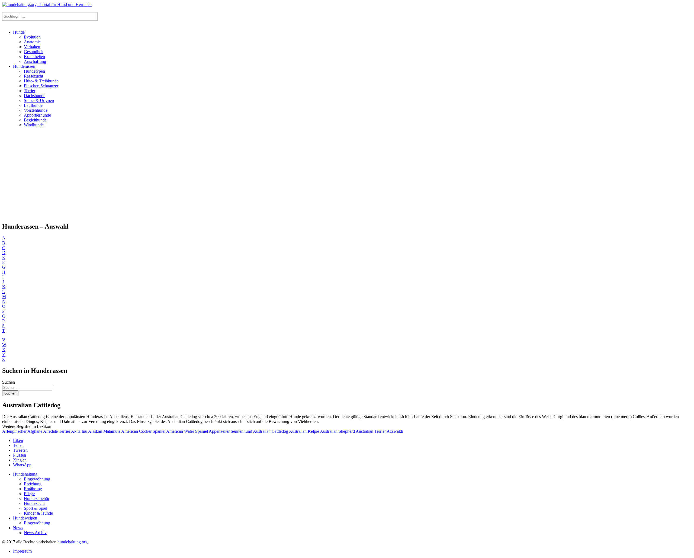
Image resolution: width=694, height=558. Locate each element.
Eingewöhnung (37, 479)
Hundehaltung (25, 474)
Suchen (8, 382)
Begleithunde (35, 120)
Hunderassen (24, 66)
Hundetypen (34, 71)
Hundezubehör (36, 498)
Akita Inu (79, 431)
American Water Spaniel (187, 431)
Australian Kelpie (304, 431)
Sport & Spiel (35, 508)
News (18, 527)
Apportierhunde (37, 115)
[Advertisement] (347, 175)
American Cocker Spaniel (143, 431)
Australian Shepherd (337, 431)
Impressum (22, 551)
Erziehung (32, 484)
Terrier (29, 90)
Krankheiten (34, 56)
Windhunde (34, 125)
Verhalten (32, 46)
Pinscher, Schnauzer (41, 86)
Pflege (29, 493)
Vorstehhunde (35, 110)
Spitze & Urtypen (39, 100)
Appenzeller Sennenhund (230, 431)
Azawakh (395, 431)
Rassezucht (33, 76)
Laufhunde (33, 105)
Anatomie (32, 42)
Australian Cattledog (270, 431)
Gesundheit (33, 51)
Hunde (19, 32)
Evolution (32, 37)
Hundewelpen (25, 518)
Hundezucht (34, 503)
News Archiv (35, 532)
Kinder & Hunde (38, 513)
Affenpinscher (14, 431)
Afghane (34, 431)
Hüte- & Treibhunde (41, 81)
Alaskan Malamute (104, 431)
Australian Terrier (371, 431)
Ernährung (33, 488)
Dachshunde (34, 95)
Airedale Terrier (56, 431)
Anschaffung (35, 61)
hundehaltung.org (72, 542)
